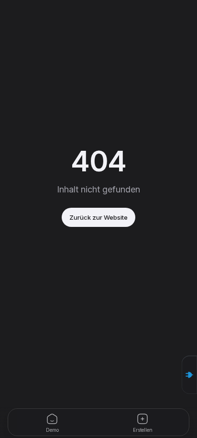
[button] (189, 375)
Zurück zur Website (98, 217)
